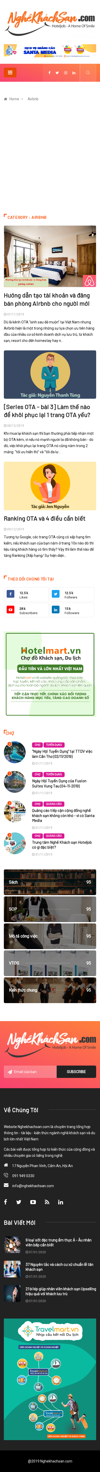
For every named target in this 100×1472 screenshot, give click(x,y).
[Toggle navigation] (10, 72)
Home (14, 99)
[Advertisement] (50, 161)
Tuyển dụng (54, 744)
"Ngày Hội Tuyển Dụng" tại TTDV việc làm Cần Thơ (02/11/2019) (62, 754)
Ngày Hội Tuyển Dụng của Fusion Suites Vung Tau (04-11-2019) (59, 783)
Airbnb (33, 99)
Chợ (37, 744)
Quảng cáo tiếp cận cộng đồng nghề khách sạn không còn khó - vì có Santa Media (63, 815)
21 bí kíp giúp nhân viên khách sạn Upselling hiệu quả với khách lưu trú (61, 1291)
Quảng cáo (54, 804)
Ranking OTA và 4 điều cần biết (44, 518)
